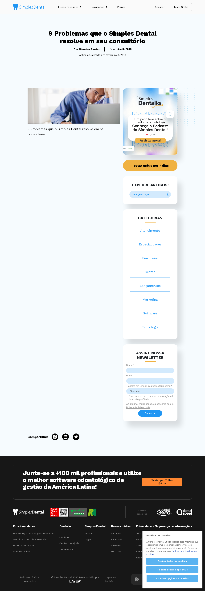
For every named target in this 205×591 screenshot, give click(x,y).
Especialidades (150, 244)
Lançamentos (150, 286)
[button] (74, 7)
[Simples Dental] (29, 7)
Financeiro (150, 258)
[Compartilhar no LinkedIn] (63, 436)
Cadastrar (150, 413)
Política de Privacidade (138, 407)
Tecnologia (150, 327)
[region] (172, 559)
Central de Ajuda (69, 543)
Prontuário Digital (23, 545)
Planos (89, 533)
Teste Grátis (181, 7)
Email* (129, 375)
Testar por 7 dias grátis (162, 482)
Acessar (160, 7)
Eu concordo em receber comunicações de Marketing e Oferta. (151, 398)
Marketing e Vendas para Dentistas (33, 533)
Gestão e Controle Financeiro (30, 539)
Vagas (88, 539)
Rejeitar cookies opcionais (172, 570)
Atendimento (150, 230)
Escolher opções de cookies (172, 578)
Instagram (117, 533)
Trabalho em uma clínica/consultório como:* (149, 386)
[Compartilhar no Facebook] (53, 436)
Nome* (130, 365)
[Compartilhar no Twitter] (74, 436)
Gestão (150, 272)
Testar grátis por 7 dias (150, 165)
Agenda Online (21, 551)
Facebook (116, 539)
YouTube (116, 551)
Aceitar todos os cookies (172, 561)
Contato (64, 537)
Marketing (150, 299)
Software (150, 313)
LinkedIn (116, 545)
